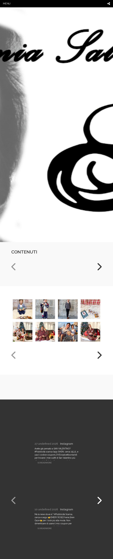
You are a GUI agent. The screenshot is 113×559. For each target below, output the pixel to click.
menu (6, 3)
